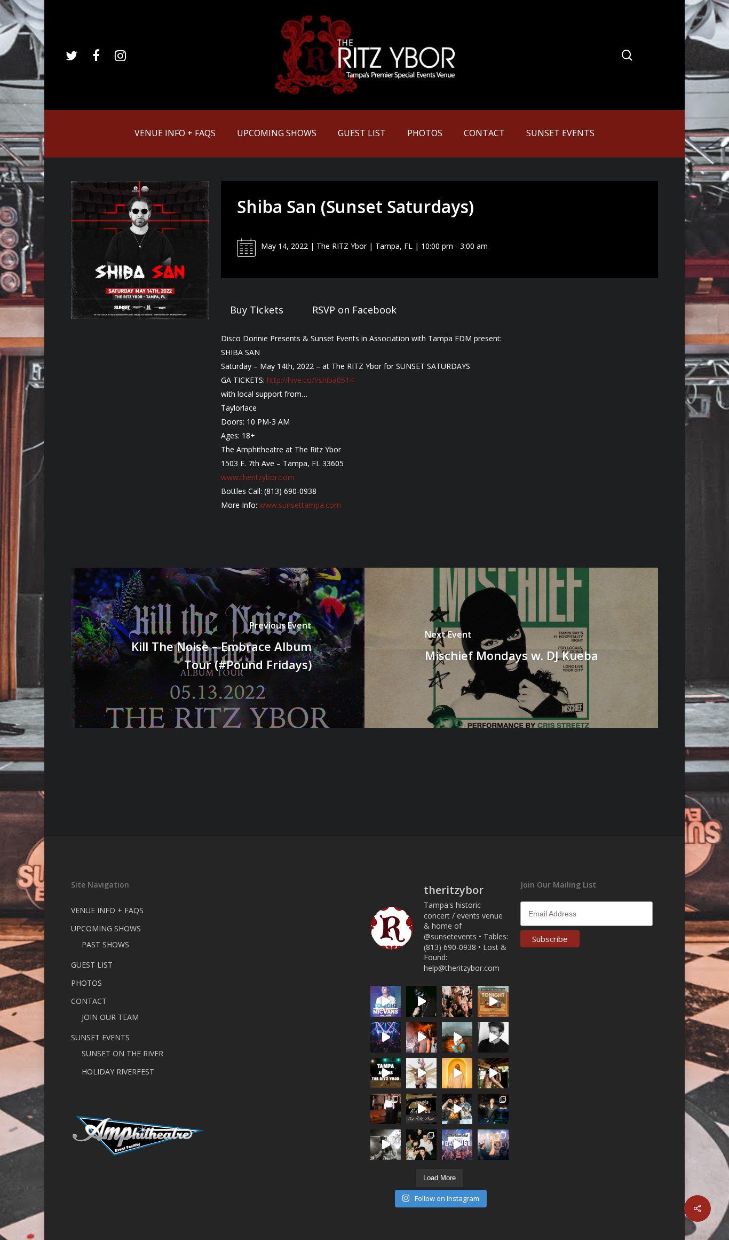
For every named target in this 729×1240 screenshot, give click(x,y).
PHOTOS (86, 983)
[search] (627, 55)
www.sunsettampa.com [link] (300, 505)
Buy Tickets (256, 309)
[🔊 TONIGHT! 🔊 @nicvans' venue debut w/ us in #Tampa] (385, 1001)
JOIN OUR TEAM (110, 1017)
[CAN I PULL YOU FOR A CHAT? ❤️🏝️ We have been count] (493, 1144)
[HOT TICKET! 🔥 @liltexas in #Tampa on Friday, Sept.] (385, 1144)
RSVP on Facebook (354, 309)
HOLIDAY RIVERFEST (118, 1071)
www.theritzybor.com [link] (258, 477)
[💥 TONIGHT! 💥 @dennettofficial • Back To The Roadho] (493, 1001)
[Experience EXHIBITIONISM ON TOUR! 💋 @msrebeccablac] (421, 1073)
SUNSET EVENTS (100, 1037)
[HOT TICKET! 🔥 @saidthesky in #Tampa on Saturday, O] (457, 1073)
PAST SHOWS (105, 944)
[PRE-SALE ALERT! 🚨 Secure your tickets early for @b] (493, 1037)
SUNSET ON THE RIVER (122, 1053)
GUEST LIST (92, 965)
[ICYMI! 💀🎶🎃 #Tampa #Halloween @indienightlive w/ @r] (421, 1144)
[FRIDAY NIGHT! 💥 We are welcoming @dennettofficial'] (421, 1109)
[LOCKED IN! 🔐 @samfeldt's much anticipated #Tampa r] (493, 1109)
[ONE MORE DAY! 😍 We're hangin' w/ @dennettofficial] (457, 1037)
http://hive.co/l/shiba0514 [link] (310, 380)
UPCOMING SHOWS (106, 928)
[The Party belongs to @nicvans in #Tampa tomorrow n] (457, 1001)
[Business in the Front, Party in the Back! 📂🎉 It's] (385, 1109)
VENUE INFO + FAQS (107, 910)
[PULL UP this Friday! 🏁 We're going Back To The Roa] (385, 1073)
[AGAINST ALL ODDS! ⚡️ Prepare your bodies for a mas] (457, 1109)
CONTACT (89, 1001)
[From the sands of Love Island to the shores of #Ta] (493, 1073)
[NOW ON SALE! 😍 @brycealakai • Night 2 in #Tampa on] (385, 1037)
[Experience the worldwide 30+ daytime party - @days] (457, 1144)
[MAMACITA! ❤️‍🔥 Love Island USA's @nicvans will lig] (421, 1037)
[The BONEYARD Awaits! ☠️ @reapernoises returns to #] (421, 1001)
